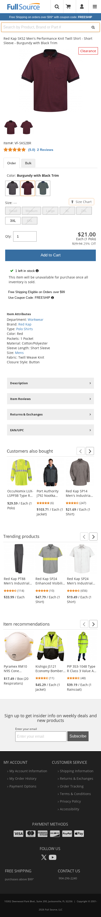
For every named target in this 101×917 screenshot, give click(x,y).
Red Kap (24, 324)
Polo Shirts (24, 329)
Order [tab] (11, 163)
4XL (30, 221)
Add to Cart (51, 255)
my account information (28, 771)
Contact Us (69, 871)
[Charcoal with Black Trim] (12, 188)
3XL (13, 221)
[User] (82, 6)
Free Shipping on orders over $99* (50, 17)
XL (67, 211)
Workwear (35, 319)
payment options (22, 786)
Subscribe (78, 736)
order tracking (72, 786)
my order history (22, 778)
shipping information (76, 771)
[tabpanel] (50, 237)
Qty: (8, 236)
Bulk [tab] (28, 163)
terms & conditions (75, 794)
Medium (32, 211)
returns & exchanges (76, 778)
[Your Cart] (69, 6)
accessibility (69, 809)
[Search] (93, 27)
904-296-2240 (68, 878)
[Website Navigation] (94, 6)
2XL (84, 211)
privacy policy (70, 801)
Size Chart (83, 201)
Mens (19, 352)
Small (13, 211)
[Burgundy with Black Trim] (27, 188)
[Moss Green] (43, 188)
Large (50, 211)
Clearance (88, 51)
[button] (81, 451)
